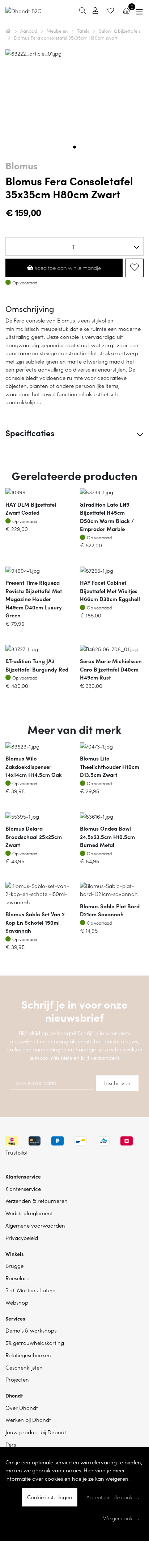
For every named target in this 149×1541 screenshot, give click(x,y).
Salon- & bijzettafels (120, 30)
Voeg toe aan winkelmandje (67, 267)
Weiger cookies (121, 1518)
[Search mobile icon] (82, 10)
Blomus (21, 165)
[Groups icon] (139, 11)
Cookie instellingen (49, 1497)
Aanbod (29, 30)
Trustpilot (16, 1152)
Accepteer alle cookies (112, 1497)
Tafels (83, 30)
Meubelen (58, 30)
